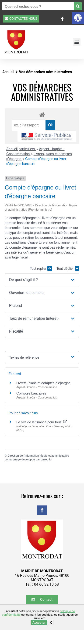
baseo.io (46, 459)
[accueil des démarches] (42, 114)
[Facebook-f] (42, 510)
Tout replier (38, 268)
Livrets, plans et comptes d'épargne (43, 383)
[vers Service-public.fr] (47, 136)
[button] (78, 18)
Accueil (8, 72)
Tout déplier (65, 268)
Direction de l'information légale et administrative (38, 455)
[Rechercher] (78, 6)
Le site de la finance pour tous (39, 422)
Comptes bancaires (31, 393)
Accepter (39, 622)
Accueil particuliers (21, 149)
